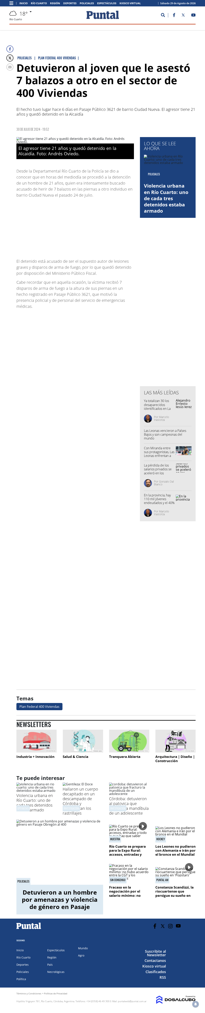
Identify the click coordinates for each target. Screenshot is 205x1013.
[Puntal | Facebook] (174, 16)
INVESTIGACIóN (117, 808)
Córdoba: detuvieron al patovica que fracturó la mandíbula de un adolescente (129, 806)
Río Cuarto (39, 3)
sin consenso (118, 880)
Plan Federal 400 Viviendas (39, 706)
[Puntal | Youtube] (193, 16)
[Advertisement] (102, 226)
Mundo (83, 948)
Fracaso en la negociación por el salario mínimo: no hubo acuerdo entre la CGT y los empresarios (128, 895)
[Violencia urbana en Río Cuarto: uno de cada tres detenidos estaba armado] (36, 790)
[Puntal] (28, 929)
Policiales (87, 3)
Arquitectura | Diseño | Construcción (175, 758)
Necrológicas (55, 972)
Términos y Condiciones (28, 993)
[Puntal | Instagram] (170, 926)
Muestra (115, 839)
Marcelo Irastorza (161, 418)
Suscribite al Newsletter (155, 953)
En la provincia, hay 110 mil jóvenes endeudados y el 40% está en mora (159, 501)
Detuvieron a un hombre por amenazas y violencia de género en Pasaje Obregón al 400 (59, 903)
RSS (163, 977)
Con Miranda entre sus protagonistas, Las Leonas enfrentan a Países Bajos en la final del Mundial (159, 456)
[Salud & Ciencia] (83, 741)
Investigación (71, 808)
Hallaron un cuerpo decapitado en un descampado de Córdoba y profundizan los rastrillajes (80, 801)
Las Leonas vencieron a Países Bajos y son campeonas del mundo (165, 434)
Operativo (23, 808)
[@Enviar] (9, 67)
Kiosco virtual (130, 3)
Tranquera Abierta (124, 756)
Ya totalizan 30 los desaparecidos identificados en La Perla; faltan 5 (157, 407)
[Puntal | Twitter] (183, 16)
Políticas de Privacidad (55, 993)
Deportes (69, 3)
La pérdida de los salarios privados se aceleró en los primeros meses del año (158, 473)
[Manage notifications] (195, 1004)
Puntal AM (162, 880)
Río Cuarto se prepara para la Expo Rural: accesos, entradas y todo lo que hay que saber (127, 854)
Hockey (160, 839)
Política (21, 979)
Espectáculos (106, 3)
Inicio (23, 3)
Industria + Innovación (35, 756)
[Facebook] (9, 49)
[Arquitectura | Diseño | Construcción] (175, 741)
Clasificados (156, 971)
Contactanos (155, 960)
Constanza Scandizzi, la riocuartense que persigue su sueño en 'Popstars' (174, 893)
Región (55, 3)
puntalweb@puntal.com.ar (132, 1001)
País (50, 965)
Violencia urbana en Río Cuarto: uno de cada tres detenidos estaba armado (166, 198)
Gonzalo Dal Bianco (164, 483)
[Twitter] (9, 58)
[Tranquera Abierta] (129, 741)
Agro (81, 955)
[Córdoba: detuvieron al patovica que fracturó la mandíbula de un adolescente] (129, 794)
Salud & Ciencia (75, 756)
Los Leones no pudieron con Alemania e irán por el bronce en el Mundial (175, 850)
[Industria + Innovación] (36, 741)
